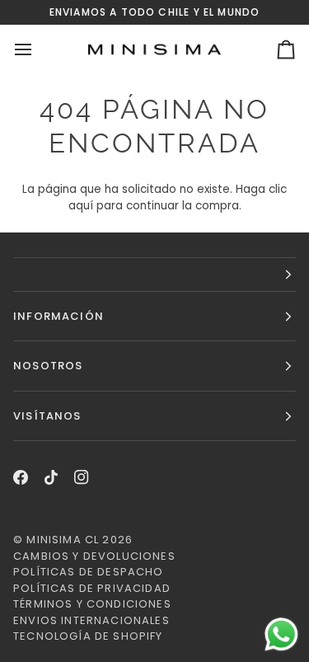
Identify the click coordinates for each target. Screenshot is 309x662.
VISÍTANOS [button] (47, 416)
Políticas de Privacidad (92, 588)
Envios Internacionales (91, 620)
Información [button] (58, 316)
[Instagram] (81, 477)
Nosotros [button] (47, 365)
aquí (80, 206)
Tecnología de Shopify (88, 636)
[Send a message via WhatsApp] (281, 634)
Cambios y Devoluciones (94, 556)
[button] (154, 274)
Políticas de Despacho (88, 572)
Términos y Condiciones (92, 604)
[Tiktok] (51, 477)
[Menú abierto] (38, 49)
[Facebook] (20, 477)
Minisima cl (62, 539)
